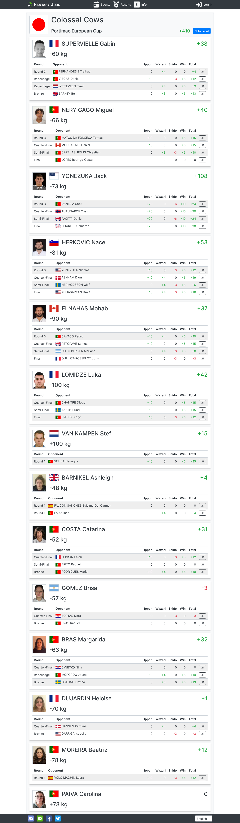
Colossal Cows (77, 19)
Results (126, 4)
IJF (202, 71)
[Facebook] (48, 818)
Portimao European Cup (76, 31)
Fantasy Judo (47, 4)
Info (144, 4)
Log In (207, 4)
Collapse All (202, 31)
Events (105, 4)
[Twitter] (57, 818)
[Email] (39, 818)
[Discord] (30, 818)
